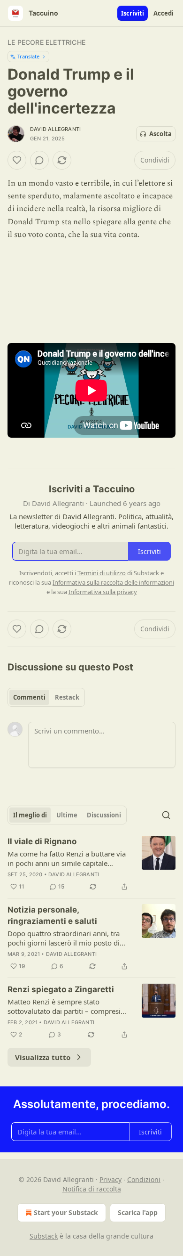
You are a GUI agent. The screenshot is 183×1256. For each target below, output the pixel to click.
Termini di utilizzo (101, 573)
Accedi (163, 13)
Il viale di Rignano (42, 841)
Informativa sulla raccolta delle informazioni (113, 582)
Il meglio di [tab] (30, 815)
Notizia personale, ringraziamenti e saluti (52, 915)
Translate (28, 56)
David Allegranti (55, 129)
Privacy (110, 1179)
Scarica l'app (138, 1212)
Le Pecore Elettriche (46, 42)
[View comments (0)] (39, 160)
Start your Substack (66, 1212)
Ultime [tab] (66, 815)
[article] (91, 864)
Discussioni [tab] (104, 815)
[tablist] (46, 697)
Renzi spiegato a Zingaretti (61, 989)
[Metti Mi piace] (17, 160)
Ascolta (160, 134)
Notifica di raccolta (91, 1188)
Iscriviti (132, 13)
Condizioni (143, 1179)
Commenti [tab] (29, 697)
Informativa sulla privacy (103, 591)
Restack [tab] (67, 697)
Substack (44, 1236)
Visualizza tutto (42, 1057)
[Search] (166, 815)
